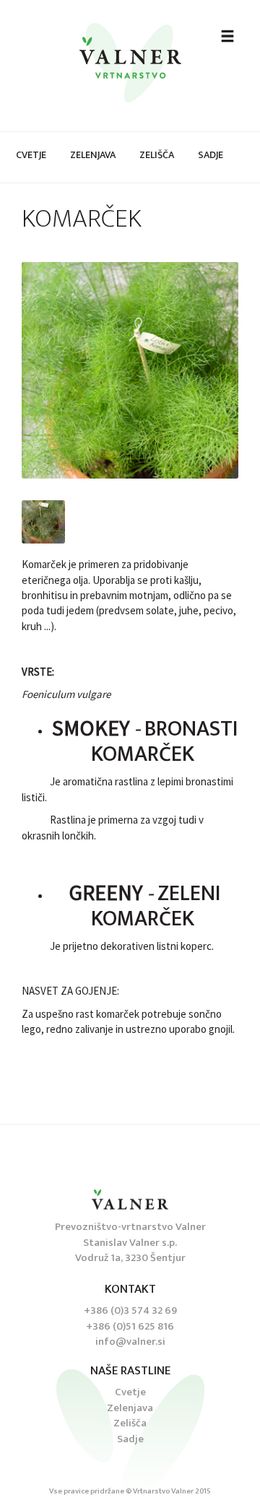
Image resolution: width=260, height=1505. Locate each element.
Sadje (210, 155)
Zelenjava (93, 155)
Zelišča (156, 155)
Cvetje (31, 155)
